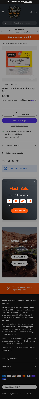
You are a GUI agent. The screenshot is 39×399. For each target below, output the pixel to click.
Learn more (28, 2)
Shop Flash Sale (19, 211)
